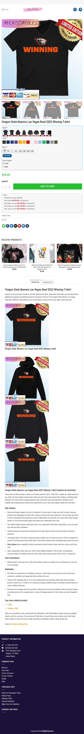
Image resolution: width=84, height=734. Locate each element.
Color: (5, 138)
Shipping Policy (7, 698)
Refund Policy (48, 282)
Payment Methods (8, 701)
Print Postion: (7, 161)
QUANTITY (5, 181)
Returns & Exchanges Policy (11, 693)
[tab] (35, 282)
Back (6, 167)
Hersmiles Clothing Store (19, 624)
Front (6, 163)
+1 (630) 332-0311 (11, 645)
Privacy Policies (7, 676)
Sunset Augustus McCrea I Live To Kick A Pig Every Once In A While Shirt (14, 266)
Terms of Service (8, 673)
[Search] (75, 9)
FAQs (3, 681)
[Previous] (6, 59)
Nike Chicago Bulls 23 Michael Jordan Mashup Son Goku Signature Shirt (69, 266)
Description (35, 282)
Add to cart (47, 186)
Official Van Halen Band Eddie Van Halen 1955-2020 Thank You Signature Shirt (42, 267)
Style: (5, 128)
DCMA (4, 679)
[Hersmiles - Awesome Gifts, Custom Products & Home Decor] (42, 9)
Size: (5, 147)
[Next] (78, 59)
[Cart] (80, 9)
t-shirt (8, 215)
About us (5, 668)
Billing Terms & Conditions (10, 704)
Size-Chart (5, 670)
